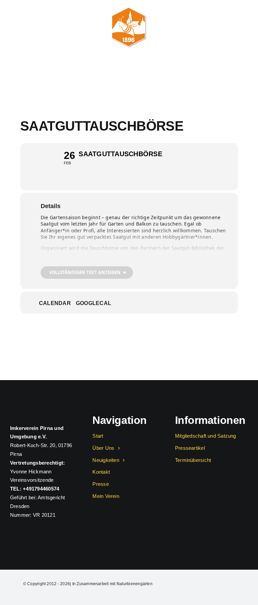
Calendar (55, 303)
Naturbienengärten (135, 583)
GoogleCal (93, 303)
